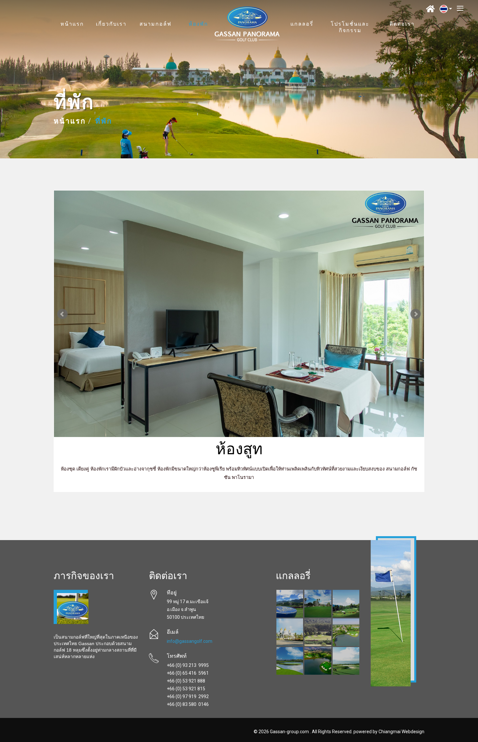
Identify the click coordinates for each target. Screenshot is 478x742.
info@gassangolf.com (189, 641)
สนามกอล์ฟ (155, 24)
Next (415, 314)
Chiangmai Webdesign (401, 731)
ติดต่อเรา (402, 24)
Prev (62, 314)
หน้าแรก (72, 24)
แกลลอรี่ (301, 24)
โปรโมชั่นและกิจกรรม (350, 27)
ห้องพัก (198, 24)
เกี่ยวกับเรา (111, 24)
